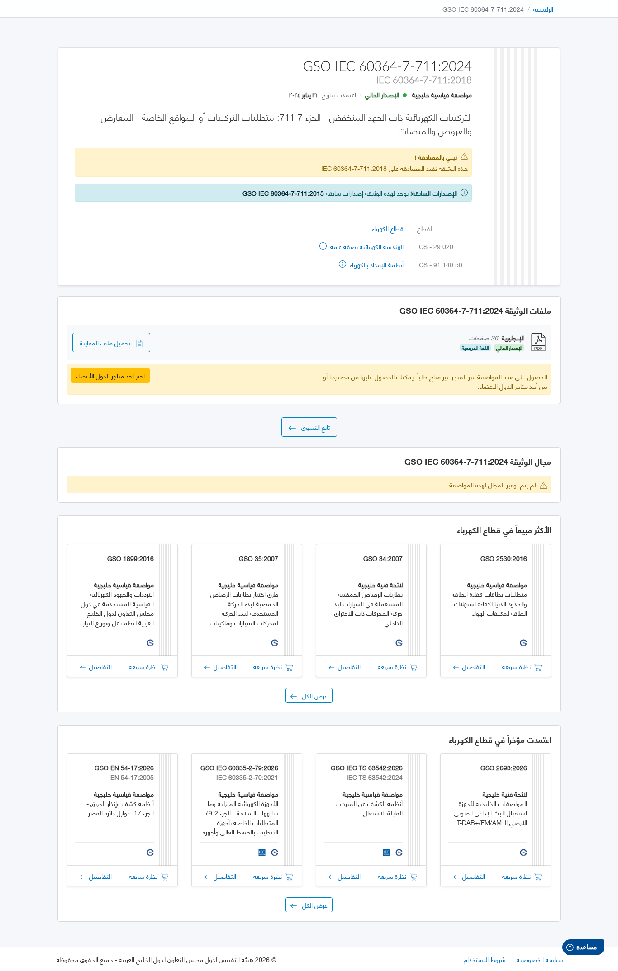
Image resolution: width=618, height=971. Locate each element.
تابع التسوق (313, 427)
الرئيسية (543, 8)
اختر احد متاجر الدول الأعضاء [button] (110, 375)
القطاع (425, 228)
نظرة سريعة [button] (518, 666)
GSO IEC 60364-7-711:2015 (283, 192)
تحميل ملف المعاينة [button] (108, 342)
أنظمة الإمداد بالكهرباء (376, 264)
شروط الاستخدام (485, 959)
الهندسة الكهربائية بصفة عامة (366, 246)
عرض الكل (312, 695)
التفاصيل (472, 666)
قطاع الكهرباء (388, 228)
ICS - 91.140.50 (439, 264)
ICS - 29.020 (435, 246)
